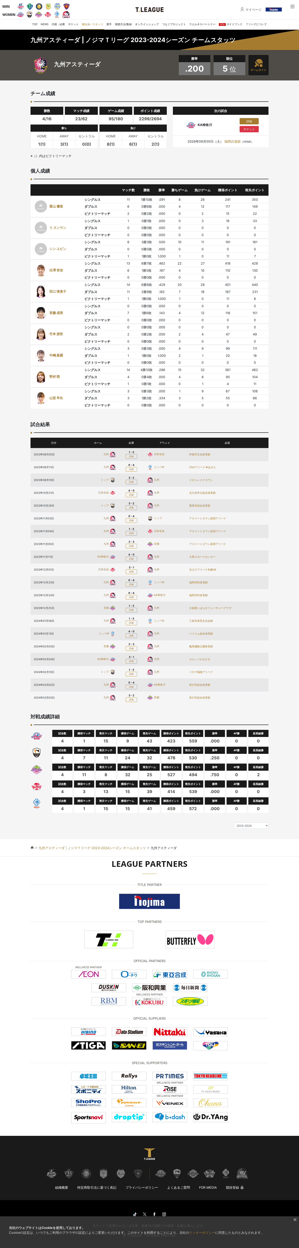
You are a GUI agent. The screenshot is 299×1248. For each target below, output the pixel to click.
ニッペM (158, 467)
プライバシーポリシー (141, 1187)
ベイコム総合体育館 (201, 633)
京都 (156, 543)
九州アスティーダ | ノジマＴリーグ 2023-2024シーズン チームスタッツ (92, 848)
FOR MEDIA (208, 1187)
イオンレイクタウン (201, 480)
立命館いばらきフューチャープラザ (210, 608)
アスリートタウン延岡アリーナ (207, 518)
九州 (107, 454)
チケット (73, 24)
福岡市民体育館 (198, 582)
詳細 (249, 121)
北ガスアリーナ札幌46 (202, 569)
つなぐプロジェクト (174, 24)
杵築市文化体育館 (199, 454)
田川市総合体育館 (199, 684)
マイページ (253, 9)
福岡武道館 (232, 141)
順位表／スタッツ (92, 24)
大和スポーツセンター (202, 556)
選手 (109, 24)
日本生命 (159, 454)
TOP (34, 24)
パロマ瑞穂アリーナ (201, 672)
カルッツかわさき (199, 659)
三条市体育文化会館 (201, 620)
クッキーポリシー (202, 1233)
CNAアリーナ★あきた (202, 467)
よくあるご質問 (178, 1187)
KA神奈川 (103, 556)
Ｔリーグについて (256, 24)
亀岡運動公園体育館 (201, 646)
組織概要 (61, 1187)
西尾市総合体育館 (199, 505)
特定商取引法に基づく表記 (96, 1187)
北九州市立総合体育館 (202, 492)
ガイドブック (231, 24)
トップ (105, 479)
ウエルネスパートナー (202, 24)
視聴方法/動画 (123, 24)
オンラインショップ (147, 24)
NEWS (44, 24)
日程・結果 (58, 24)
